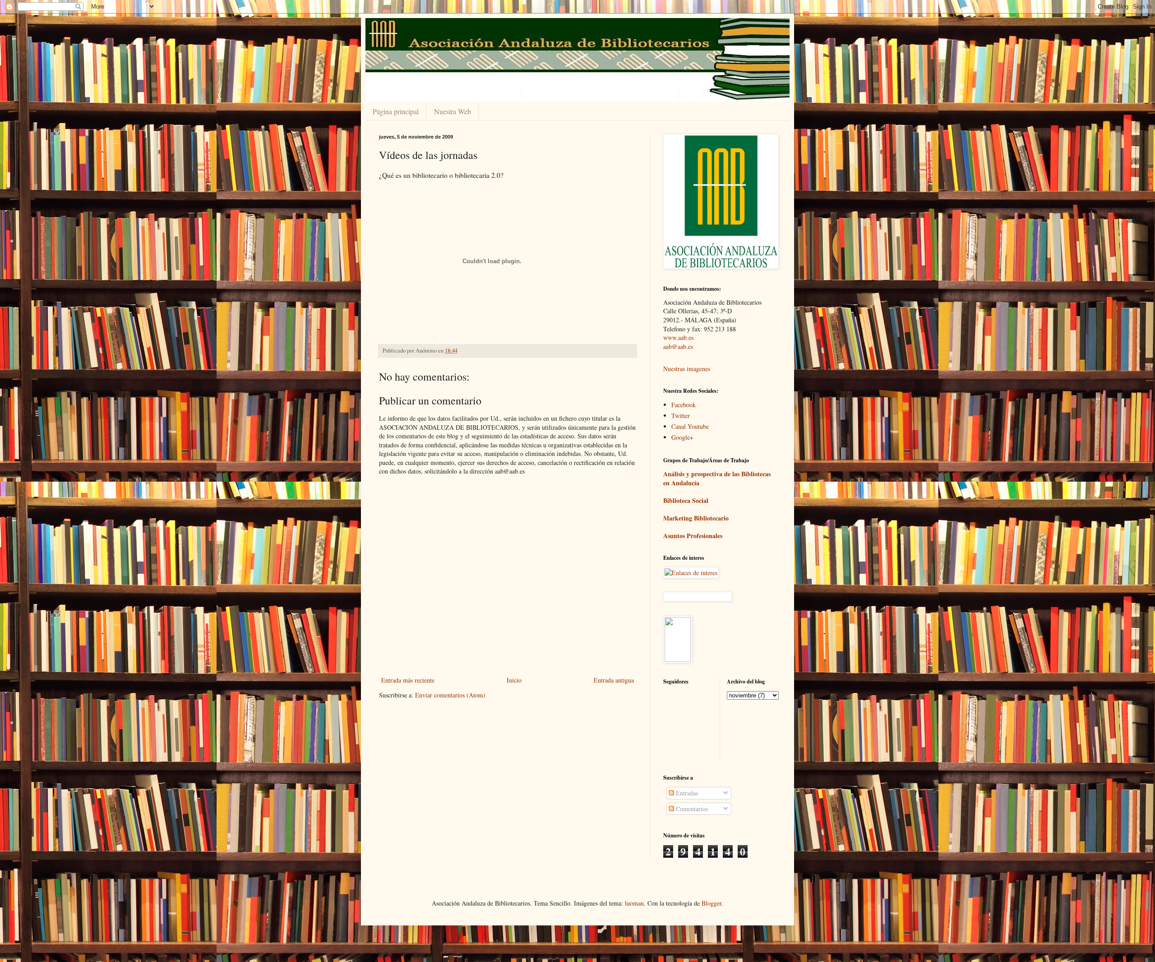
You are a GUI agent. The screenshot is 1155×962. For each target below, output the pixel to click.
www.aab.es (678, 337)
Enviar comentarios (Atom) (450, 695)
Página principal (396, 111)
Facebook (683, 404)
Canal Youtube (690, 426)
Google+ (682, 437)
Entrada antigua (614, 680)
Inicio (514, 680)
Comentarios (691, 808)
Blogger (711, 903)
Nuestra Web (452, 111)
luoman (634, 903)
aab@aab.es (678, 346)
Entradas (686, 793)
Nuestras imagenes (686, 368)
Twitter (680, 415)
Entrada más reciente (407, 680)
